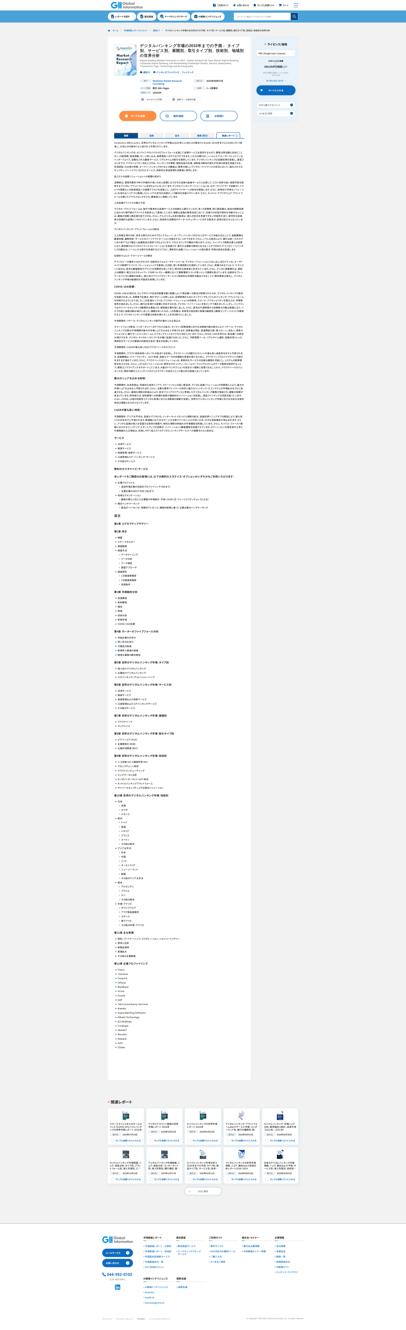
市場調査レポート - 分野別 (158, 1246)
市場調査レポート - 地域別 (158, 1251)
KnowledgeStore (154, 1302)
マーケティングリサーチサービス (189, 1252)
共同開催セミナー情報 (254, 1251)
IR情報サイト (282, 1267)
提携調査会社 (283, 1261)
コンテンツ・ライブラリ (287, 1272)
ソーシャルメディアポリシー (160, 1318)
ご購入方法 (216, 1256)
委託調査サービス (187, 1246)
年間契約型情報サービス (157, 1256)
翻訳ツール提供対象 (187, 100)
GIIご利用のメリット (154, 1267)
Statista (149, 1292)
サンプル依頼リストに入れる (128, 1140)
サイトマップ (107, 1318)
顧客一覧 (280, 1256)
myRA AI (149, 1297)
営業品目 (280, 1251)
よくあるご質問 (218, 1261)
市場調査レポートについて (135, 30)
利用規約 (141, 1318)
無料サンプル (217, 1246)
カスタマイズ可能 (155, 100)
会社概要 (280, 1246)
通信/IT (156, 30)
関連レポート (228, 135)
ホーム (115, 30)
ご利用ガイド (215, 1237)
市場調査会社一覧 (154, 1261)
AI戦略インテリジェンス (156, 1287)
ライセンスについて (274, 81)
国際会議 (182, 1287)
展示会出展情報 (251, 1246)
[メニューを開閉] (295, 5)
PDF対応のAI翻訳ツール (223, 1251)
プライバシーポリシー (124, 1318)
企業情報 (279, 1237)
